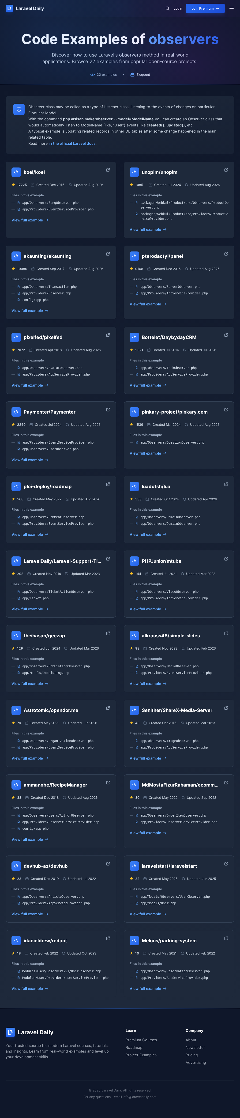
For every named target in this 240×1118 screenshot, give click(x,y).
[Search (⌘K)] (167, 8)
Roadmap (134, 1047)
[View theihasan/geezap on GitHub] (108, 633)
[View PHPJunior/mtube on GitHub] (226, 558)
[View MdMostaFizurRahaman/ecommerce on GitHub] (226, 782)
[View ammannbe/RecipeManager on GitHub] (108, 782)
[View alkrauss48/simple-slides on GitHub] (226, 633)
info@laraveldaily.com (139, 1097)
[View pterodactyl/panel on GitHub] (226, 253)
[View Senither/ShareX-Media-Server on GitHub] (226, 708)
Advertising (196, 1062)
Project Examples (141, 1055)
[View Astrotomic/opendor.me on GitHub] (108, 708)
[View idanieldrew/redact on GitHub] (108, 938)
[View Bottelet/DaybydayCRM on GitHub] (226, 335)
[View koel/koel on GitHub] (108, 169)
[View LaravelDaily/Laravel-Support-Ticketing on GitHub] (108, 558)
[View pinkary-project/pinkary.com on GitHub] (226, 409)
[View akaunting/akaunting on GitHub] (108, 253)
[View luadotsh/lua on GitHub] (226, 484)
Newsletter (195, 1047)
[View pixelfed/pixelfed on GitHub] (108, 335)
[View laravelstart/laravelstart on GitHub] (226, 863)
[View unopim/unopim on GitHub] (226, 169)
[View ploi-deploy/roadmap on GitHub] (108, 484)
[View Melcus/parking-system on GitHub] (226, 938)
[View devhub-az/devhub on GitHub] (108, 863)
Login (178, 8)
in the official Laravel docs (72, 143)
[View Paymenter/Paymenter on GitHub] (108, 409)
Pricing (192, 1055)
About (191, 1040)
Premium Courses (141, 1040)
